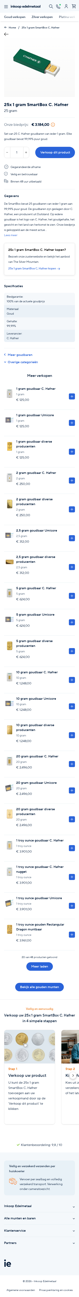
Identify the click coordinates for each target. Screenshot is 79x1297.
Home (12, 27)
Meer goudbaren (20, 354)
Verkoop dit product (55, 152)
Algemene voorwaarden (20, 1290)
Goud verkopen (15, 17)
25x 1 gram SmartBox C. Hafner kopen (32, 268)
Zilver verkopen (42, 17)
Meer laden (39, 966)
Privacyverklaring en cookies (56, 1290)
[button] (73, 1076)
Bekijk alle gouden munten (39, 987)
